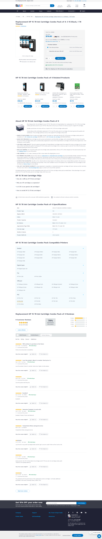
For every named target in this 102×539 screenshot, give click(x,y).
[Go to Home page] (19, 5)
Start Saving (81, 503)
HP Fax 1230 (20, 276)
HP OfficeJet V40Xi (73, 287)
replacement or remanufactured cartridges (52, 155)
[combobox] (39, 5)
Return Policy (27, 164)
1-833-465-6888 (77, 0)
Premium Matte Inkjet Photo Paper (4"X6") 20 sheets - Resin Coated (77, 94)
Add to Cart (28, 106)
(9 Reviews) (23, 26)
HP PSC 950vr (20, 304)
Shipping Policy (22, 151)
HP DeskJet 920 (21, 254)
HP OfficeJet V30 (38, 287)
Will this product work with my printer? (27, 59)
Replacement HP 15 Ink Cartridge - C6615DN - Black (24, 93)
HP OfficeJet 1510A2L (22, 284)
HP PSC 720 (37, 298)
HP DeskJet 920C (38, 254)
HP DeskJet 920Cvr (56, 254)
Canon (40, 11)
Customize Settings (66, 535)
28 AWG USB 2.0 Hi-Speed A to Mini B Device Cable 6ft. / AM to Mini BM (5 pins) (59, 94)
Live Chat (84, 0)
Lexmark (49, 11)
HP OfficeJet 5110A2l (57, 284)
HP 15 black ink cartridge (31, 137)
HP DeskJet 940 (21, 257)
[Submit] (52, 5)
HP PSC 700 (20, 298)
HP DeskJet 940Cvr (56, 257)
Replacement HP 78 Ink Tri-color (42, 93)
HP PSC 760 (57, 65)
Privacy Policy (73, 505)
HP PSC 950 (72, 301)
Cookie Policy (38, 535)
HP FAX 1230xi (38, 276)
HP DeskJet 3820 (21, 251)
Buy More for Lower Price (52, 41)
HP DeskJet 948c (21, 260)
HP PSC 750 (54, 298)
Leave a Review (22, 330)
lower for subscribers (67, 68)
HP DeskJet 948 (72, 257)
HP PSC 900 (37, 301)
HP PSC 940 (54, 301)
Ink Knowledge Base (34, 167)
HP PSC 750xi (72, 298)
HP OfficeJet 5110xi (21, 287)
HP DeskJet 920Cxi (73, 254)
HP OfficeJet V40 (56, 287)
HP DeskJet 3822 (56, 251)
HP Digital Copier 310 (22, 268)
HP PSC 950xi (37, 304)
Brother (32, 11)
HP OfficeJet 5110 (38, 284)
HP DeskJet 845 (72, 251)
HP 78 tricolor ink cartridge (53, 137)
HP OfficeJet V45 (21, 290)
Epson (24, 11)
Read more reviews (23, 491)
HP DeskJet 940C (38, 257)
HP (17, 11)
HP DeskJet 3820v (38, 251)
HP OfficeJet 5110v (73, 284)
